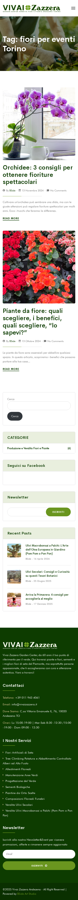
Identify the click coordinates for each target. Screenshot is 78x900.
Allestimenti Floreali (18, 769)
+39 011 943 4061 (27, 697)
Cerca (11, 399)
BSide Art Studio (26, 893)
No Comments (58, 190)
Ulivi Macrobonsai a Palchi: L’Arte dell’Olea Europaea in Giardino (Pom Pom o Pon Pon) (47, 549)
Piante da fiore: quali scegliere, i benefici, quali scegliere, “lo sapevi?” (33, 321)
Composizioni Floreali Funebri (25, 798)
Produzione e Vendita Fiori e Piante (39, 448)
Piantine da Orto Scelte (20, 793)
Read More (11, 218)
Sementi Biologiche (17, 787)
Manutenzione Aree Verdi (21, 775)
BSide (12, 190)
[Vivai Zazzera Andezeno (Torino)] (31, 8)
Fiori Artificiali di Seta (19, 752)
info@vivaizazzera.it (24, 704)
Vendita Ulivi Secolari (19, 804)
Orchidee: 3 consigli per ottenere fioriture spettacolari (38, 175)
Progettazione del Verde (20, 781)
